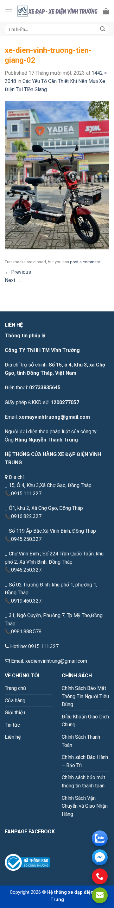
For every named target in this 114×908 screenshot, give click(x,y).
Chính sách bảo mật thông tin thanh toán (83, 781)
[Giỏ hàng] (106, 11)
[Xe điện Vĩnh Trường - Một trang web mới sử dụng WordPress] (57, 11)
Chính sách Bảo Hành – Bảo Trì (85, 761)
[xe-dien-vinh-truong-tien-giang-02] (57, 175)
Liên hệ (13, 737)
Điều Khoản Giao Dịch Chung (85, 721)
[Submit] (102, 29)
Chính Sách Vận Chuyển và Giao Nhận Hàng (85, 806)
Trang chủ (15, 688)
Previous (18, 272)
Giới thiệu (15, 713)
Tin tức (12, 725)
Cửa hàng (15, 701)
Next (13, 280)
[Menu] (8, 11)
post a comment (85, 262)
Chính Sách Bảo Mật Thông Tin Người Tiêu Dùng (85, 696)
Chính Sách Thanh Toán (81, 741)
